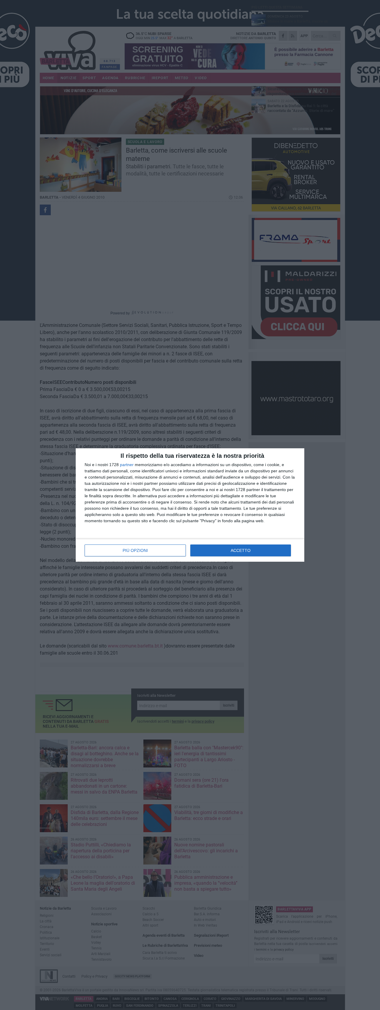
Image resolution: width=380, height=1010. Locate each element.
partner (127, 465)
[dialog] (190, 505)
